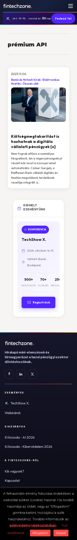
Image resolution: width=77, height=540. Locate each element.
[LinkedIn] (20, 374)
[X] (32, 374)
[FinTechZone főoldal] (17, 6)
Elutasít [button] (61, 533)
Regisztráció (41, 302)
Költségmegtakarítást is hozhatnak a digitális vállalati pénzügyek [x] (35, 141)
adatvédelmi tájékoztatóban (32, 525)
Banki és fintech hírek (26, 79)
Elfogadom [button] (40, 533)
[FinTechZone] (38, 343)
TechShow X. (20, 403)
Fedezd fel (63, 18)
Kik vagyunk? (14, 471)
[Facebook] (9, 374)
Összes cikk (30, 83)
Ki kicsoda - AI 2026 (20, 437)
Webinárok (13, 413)
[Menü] (70, 6)
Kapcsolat (12, 480)
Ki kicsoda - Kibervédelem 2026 (28, 446)
